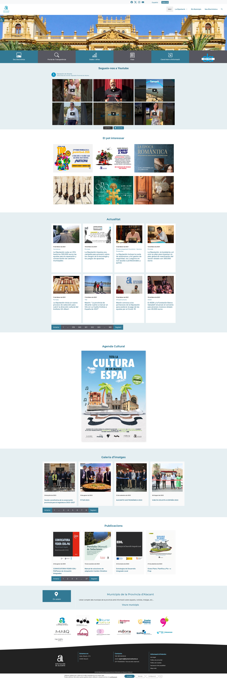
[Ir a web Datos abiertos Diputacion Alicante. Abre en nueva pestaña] (208, 56)
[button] (221, 9)
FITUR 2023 (84, 500)
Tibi (86, 300)
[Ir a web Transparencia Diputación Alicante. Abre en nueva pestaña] (57, 56)
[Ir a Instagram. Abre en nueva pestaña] (139, 2)
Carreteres (56, 249)
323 (98, 327)
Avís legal (153, 657)
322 (92, 327)
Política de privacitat (156, 660)
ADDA (150, 300)
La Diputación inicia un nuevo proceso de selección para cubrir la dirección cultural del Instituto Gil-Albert (65, 306)
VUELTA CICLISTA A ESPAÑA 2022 (165, 500)
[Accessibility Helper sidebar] (2, 20)
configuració (113, 677)
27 (87, 579)
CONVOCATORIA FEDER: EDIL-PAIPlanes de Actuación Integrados (64, 571)
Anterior (56, 327)
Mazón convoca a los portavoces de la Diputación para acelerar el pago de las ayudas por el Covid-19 (128, 306)
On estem (57, 599)
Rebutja (140, 676)
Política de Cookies (155, 662)
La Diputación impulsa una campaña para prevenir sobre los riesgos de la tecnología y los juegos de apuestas (97, 255)
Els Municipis (196, 9)
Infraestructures (121, 300)
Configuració (152, 676)
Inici (169, 9)
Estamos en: (84, 653)
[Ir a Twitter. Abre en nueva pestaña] (135, 2)
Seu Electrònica (211, 9)
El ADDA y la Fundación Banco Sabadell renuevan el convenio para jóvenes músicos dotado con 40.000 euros (161, 306)
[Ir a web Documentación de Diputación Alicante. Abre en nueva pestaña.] (95, 56)
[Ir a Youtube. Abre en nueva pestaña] (143, 2)
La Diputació (180, 9)
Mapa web (153, 668)
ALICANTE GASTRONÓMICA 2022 (129, 500)
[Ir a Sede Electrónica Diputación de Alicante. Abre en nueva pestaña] (19, 56)
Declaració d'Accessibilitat (157, 665)
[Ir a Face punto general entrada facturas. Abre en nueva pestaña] (132, 56)
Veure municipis (130, 604)
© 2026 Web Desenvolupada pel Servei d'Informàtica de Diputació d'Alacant (113, 672)
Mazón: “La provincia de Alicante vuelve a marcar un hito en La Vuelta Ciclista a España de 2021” (96, 306)
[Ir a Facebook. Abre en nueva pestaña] (131, 2)
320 (79, 327)
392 (110, 327)
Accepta (129, 676)
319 (73, 327)
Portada (87, 249)
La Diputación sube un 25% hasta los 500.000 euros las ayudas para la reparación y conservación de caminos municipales (65, 256)
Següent (118, 327)
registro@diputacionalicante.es (128, 659)
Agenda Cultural (113, 346)
